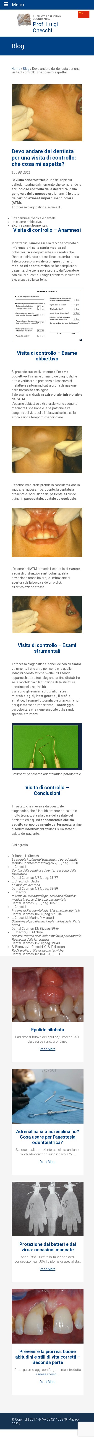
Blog (26, 68)
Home (16, 68)
